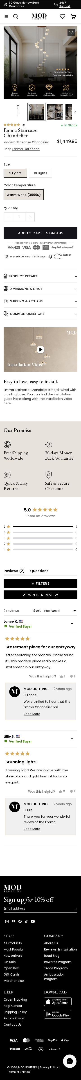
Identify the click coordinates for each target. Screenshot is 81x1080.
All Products (13, 943)
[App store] (60, 1001)
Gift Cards (12, 974)
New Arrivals (13, 955)
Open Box (11, 968)
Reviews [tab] (14, 571)
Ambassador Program (54, 976)
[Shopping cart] (73, 17)
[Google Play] (60, 1014)
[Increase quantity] (29, 217)
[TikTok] (26, 921)
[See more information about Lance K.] (72, 624)
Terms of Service (18, 1072)
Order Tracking (15, 999)
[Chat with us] (69, 1061)
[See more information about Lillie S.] (72, 739)
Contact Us (12, 1024)
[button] (40, 62)
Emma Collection (26, 9)
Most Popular (14, 949)
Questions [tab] (39, 571)
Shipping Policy (15, 1012)
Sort (37, 610)
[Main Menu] (6, 16)
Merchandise (14, 980)
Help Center (13, 1006)
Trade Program (56, 968)
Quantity (11, 208)
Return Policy (14, 1018)
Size (7, 164)
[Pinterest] (13, 921)
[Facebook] (20, 921)
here (17, 399)
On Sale (10, 962)
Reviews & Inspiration (60, 949)
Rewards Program (58, 962)
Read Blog (51, 955)
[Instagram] (7, 921)
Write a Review (52, 595)
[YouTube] (32, 921)
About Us (51, 943)
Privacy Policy (49, 1067)
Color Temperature (20, 185)
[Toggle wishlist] (71, 32)
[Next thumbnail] (75, 112)
